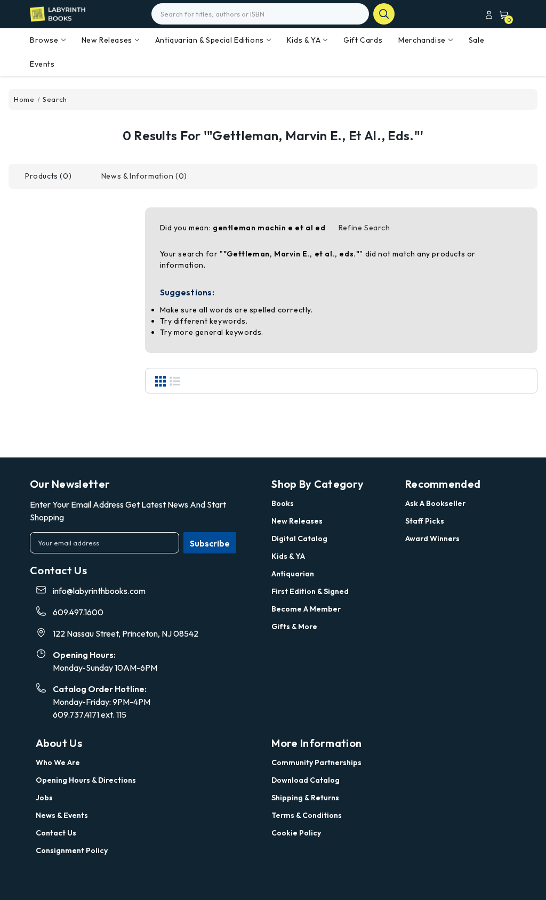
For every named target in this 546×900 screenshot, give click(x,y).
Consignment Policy (72, 850)
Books (282, 503)
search (384, 14)
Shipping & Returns (305, 797)
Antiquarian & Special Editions (209, 40)
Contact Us (56, 833)
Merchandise (422, 40)
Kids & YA (303, 40)
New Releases (107, 40)
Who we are (58, 762)
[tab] (48, 176)
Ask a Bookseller (435, 503)
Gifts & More (294, 626)
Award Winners (432, 538)
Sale (476, 40)
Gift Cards (362, 40)
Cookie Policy (296, 833)
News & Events (62, 815)
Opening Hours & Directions (86, 780)
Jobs (44, 797)
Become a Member (306, 609)
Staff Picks (424, 521)
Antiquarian (292, 573)
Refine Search (364, 227)
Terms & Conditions (306, 815)
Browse (44, 40)
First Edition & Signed (310, 591)
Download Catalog (305, 780)
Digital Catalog (299, 538)
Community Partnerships (316, 762)
